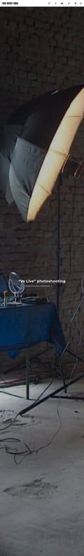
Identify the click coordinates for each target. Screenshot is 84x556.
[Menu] (80, 3)
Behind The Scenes (32, 286)
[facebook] (56, 3)
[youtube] (62, 3)
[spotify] (75, 3)
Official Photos (45, 286)
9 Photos (56, 286)
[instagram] (49, 3)
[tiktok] (69, 3)
